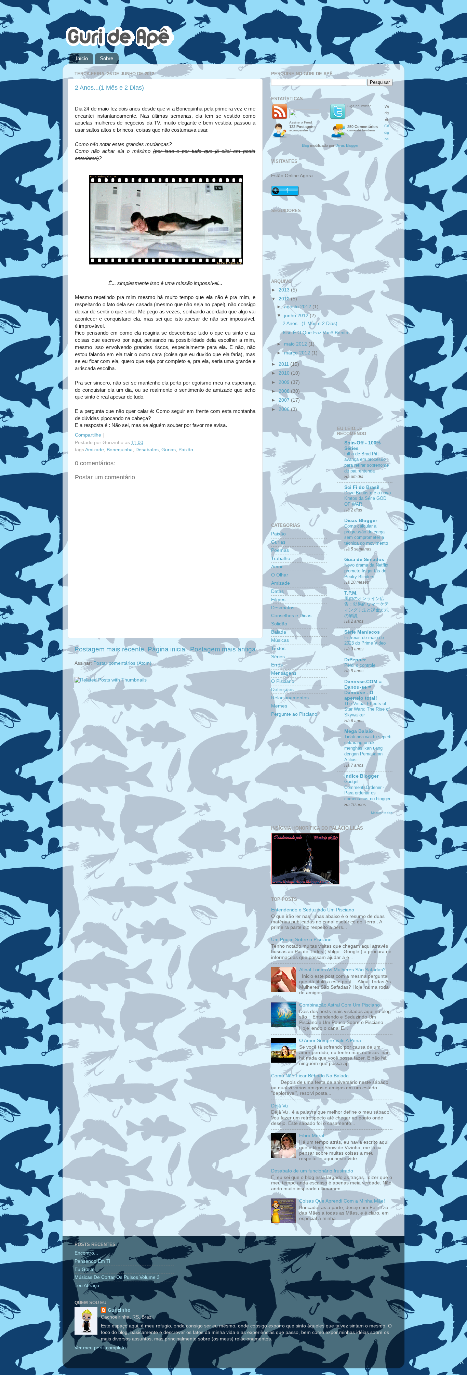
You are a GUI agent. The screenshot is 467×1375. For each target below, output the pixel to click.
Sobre (106, 58)
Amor (277, 566)
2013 (285, 290)
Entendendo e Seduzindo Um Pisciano (312, 909)
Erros (277, 664)
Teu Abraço (87, 1285)
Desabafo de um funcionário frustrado (312, 1170)
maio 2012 (296, 344)
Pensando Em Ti (92, 1261)
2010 (285, 373)
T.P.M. (351, 593)
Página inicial (167, 649)
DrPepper (355, 659)
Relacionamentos (290, 697)
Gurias (168, 449)
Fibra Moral (311, 1135)
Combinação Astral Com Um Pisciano (339, 1005)
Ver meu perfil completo (100, 1347)
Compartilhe (88, 435)
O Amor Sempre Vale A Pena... (332, 1040)
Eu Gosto (85, 1269)
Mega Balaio (358, 731)
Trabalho (280, 558)
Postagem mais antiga (223, 649)
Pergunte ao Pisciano (294, 714)
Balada (278, 632)
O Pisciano (282, 681)
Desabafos (147, 449)
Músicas (280, 640)
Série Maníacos (362, 632)
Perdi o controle (359, 665)
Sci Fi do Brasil (361, 487)
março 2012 (297, 352)
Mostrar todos (381, 813)
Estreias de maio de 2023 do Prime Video (365, 640)
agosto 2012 (298, 306)
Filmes (278, 599)
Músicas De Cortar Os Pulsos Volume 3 (117, 1277)
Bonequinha (120, 449)
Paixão (185, 449)
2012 (285, 298)
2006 (285, 409)
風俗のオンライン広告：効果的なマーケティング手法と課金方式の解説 (366, 607)
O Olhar (279, 575)
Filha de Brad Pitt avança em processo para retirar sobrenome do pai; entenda (366, 462)
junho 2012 (297, 315)
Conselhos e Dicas (291, 615)
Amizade (94, 449)
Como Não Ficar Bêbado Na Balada (310, 1075)
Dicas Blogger (347, 145)
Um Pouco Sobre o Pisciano (301, 939)
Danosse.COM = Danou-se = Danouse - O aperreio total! (363, 690)
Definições (282, 689)
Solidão (279, 623)
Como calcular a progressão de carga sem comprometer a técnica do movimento (366, 534)
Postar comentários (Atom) (122, 663)
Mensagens (283, 673)
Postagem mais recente (109, 649)
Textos (278, 648)
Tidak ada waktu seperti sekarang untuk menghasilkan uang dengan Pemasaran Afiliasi (367, 748)
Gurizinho (119, 1310)
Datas (277, 591)
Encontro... (86, 1253)
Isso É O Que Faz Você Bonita (315, 332)
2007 (285, 400)
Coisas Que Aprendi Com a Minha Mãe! (342, 1201)
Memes (279, 706)
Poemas (280, 550)
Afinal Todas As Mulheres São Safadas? (342, 969)
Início (82, 58)
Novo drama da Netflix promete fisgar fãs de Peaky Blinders (366, 570)
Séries (278, 656)
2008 (285, 391)
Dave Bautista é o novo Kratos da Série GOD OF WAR (367, 498)
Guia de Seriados (364, 559)
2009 (285, 382)
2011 (284, 364)
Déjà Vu (279, 1105)
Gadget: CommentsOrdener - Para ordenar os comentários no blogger (367, 790)
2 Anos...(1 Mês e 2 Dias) (109, 87)
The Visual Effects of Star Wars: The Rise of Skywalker (367, 709)
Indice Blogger (361, 776)
